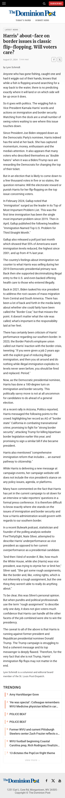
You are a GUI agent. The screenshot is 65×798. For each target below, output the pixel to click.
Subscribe (56, 4)
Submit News (42, 20)
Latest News (11, 30)
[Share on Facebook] (53, 60)
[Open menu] (4, 3)
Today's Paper (23, 20)
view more (31, 760)
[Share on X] (59, 60)
